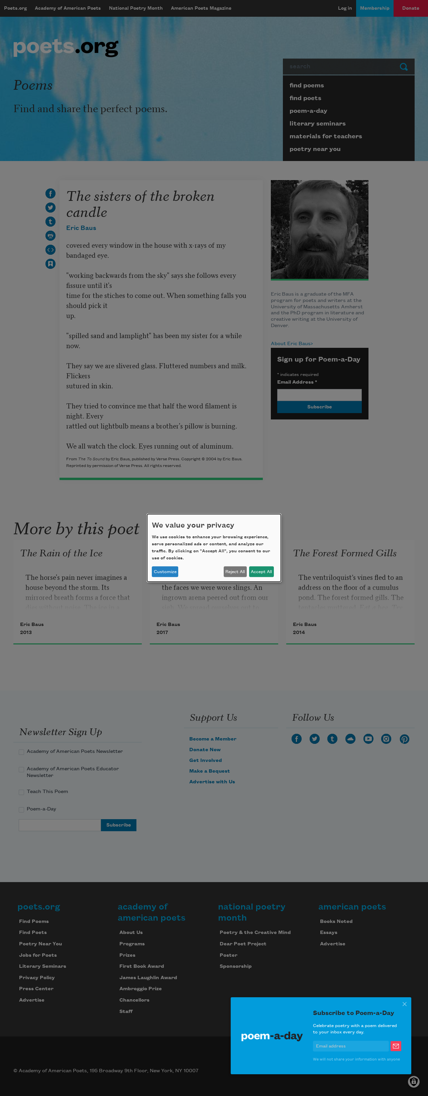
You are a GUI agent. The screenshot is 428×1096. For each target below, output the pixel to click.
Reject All (235, 571)
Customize (165, 571)
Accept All (261, 571)
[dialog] (214, 548)
